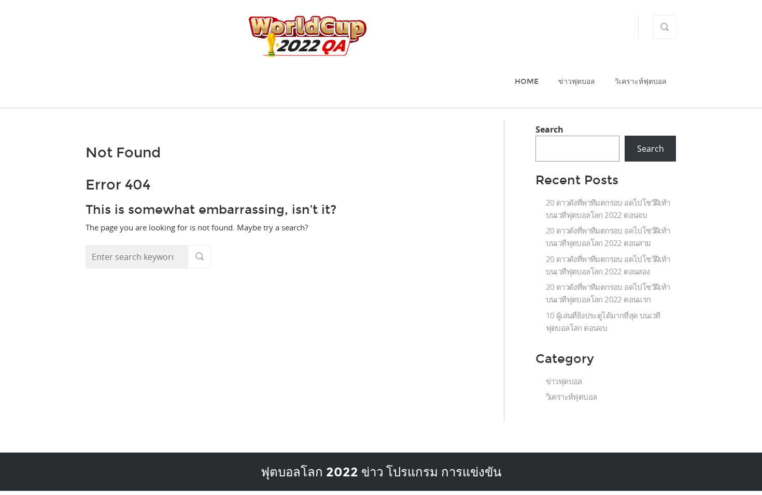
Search (549, 129)
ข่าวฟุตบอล (576, 81)
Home (527, 81)
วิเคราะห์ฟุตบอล (641, 81)
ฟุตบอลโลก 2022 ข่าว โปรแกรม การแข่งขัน (381, 471)
